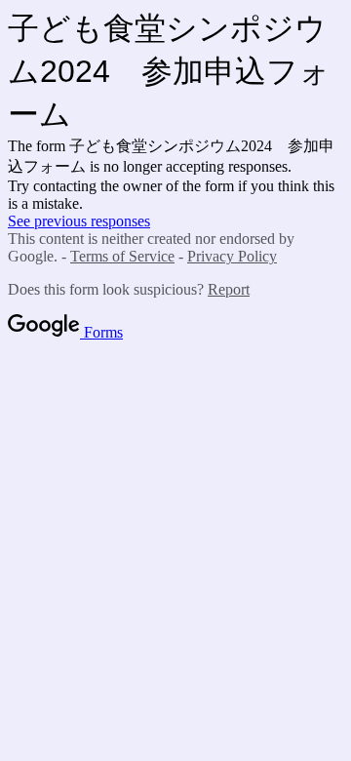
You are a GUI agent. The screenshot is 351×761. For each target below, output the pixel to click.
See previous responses (79, 221)
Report (229, 289)
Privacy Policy (232, 256)
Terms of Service (122, 256)
